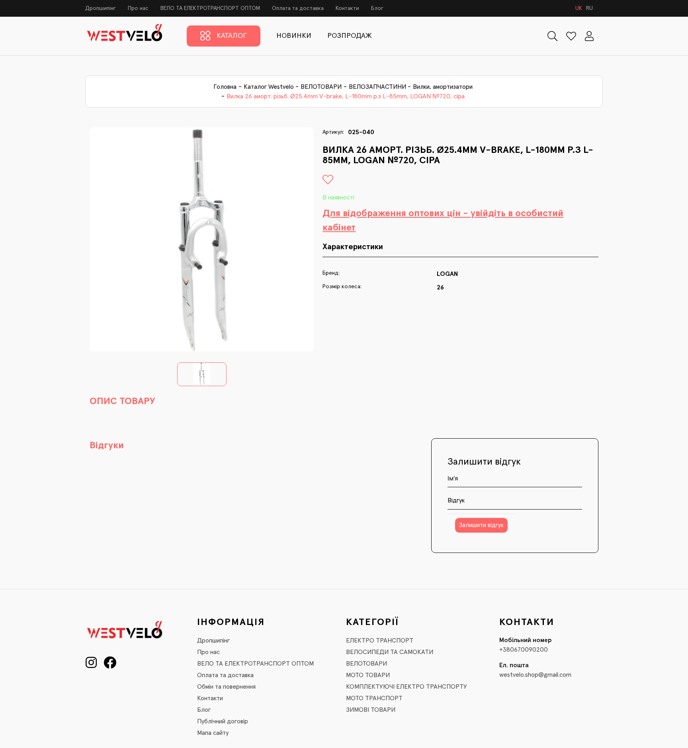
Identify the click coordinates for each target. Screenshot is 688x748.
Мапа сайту (213, 733)
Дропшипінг (100, 8)
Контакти (347, 8)
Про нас (138, 8)
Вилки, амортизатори (443, 87)
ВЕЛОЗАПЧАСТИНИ (377, 87)
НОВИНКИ (293, 35)
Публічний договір (222, 721)
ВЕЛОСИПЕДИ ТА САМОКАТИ (389, 652)
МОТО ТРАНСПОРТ (374, 698)
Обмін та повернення (226, 687)
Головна (224, 87)
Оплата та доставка (298, 8)
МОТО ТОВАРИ (368, 675)
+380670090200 (523, 649)
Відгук (456, 500)
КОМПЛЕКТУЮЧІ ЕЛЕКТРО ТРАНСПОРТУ (406, 687)
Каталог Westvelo (269, 87)
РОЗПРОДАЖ (349, 35)
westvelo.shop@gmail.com (535, 675)
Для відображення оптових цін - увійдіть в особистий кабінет (442, 220)
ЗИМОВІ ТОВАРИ (370, 710)
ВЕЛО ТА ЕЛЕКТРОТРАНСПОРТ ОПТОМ (210, 8)
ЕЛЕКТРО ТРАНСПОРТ (379, 640)
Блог (377, 8)
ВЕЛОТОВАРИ (321, 87)
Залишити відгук (481, 525)
